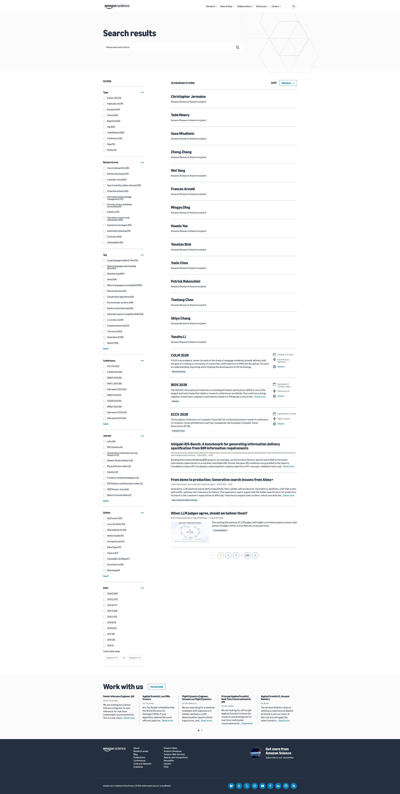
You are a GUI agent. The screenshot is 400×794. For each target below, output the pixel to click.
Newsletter (169, 760)
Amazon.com (108, 786)
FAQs (166, 767)
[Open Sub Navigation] (216, 6)
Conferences (139, 760)
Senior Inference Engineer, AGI (118, 696)
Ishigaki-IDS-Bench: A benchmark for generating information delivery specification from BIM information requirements (225, 446)
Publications (139, 757)
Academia (138, 767)
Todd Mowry (180, 115)
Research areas (140, 751)
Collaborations (244, 6)
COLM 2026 (180, 355)
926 (247, 555)
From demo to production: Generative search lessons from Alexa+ (222, 479)
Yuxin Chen (179, 263)
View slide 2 (201, 730)
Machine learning (178, 371)
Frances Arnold (183, 189)
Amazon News (170, 748)
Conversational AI (220, 530)
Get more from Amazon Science (278, 751)
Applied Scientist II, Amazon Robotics (275, 698)
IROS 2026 (179, 384)
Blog (135, 754)
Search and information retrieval (184, 500)
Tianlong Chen (182, 299)
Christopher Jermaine (188, 96)
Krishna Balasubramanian (181, 518)
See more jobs (156, 686)
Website (281, 366)
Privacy (131, 786)
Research (210, 6)
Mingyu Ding (180, 207)
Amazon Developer (173, 751)
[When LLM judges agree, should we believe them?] (190, 532)
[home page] (117, 6)
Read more (260, 396)
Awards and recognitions (176, 757)
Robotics (175, 401)
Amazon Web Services (174, 754)
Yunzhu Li (178, 336)
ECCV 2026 (179, 414)
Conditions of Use (120, 786)
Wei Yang (178, 170)
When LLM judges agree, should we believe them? (209, 513)
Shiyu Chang (180, 318)
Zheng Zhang (181, 152)
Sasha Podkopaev (200, 518)
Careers (275, 6)
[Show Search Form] (294, 6)
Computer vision (178, 431)
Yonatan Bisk (181, 244)
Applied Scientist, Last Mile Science (156, 698)
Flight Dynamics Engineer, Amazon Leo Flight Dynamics (196, 698)
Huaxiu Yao (179, 226)
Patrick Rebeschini (185, 281)
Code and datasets (142, 763)
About (136, 748)
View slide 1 (198, 730)
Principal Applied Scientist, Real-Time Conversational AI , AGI (236, 699)
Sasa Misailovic (182, 133)
